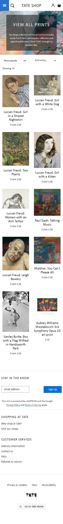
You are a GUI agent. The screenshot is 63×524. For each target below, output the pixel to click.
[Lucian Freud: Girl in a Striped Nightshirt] (15, 91)
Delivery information (13, 446)
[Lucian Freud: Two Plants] (15, 149)
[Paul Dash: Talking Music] (47, 203)
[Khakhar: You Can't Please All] (47, 251)
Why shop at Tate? (11, 423)
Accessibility (49, 485)
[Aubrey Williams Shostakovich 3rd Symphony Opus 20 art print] (47, 305)
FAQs (4, 456)
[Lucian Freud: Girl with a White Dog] (47, 86)
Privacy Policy (13, 405)
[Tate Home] (31, 495)
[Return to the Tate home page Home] (31, 6)
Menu (5, 5)
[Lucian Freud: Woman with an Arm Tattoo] (15, 199)
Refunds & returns (11, 461)
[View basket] (59, 5)
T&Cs (34, 485)
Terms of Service (33, 405)
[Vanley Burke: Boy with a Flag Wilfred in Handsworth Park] (15, 312)
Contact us (7, 451)
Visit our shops (9, 429)
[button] (12, 6)
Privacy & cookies (17, 485)
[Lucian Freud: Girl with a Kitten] (47, 150)
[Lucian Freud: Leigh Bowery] (15, 254)
